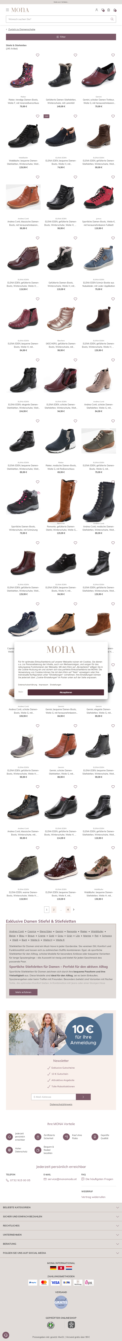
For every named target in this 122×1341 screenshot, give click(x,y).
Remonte (72, 931)
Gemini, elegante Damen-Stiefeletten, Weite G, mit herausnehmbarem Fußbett (99, 711)
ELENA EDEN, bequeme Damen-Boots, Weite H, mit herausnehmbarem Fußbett (61, 162)
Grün (69, 935)
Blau (21, 935)
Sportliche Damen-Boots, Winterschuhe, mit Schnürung (23, 528)
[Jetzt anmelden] (83, 1097)
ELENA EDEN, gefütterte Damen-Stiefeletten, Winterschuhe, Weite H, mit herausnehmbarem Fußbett (98, 162)
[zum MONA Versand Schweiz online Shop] (61, 1268)
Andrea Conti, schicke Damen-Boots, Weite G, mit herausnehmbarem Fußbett (23, 711)
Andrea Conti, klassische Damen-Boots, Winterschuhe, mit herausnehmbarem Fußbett (23, 833)
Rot (96, 935)
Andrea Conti (16, 931)
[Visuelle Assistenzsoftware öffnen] (70, 1324)
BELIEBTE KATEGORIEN (16, 1207)
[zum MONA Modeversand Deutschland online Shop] (53, 1268)
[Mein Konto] (96, 9)
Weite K (60, 939)
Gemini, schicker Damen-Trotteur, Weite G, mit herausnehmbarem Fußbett (98, 101)
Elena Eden (46, 931)
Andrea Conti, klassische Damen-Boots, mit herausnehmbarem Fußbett (23, 223)
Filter (63, 36)
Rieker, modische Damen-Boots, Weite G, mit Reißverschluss (61, 467)
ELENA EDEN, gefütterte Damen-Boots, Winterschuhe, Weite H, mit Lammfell (23, 284)
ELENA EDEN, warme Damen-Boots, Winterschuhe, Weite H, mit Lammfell (23, 894)
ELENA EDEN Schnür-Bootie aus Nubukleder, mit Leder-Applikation (98, 284)
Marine (87, 935)
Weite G (35, 939)
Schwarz (107, 935)
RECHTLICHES (11, 1225)
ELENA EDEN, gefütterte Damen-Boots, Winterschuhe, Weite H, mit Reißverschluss (61, 223)
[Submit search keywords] (112, 19)
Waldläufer (97, 931)
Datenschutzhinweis (61, 1104)
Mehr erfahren (23, 992)
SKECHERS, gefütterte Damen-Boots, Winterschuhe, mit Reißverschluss (61, 345)
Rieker (83, 931)
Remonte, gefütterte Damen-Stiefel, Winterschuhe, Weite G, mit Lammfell (61, 528)
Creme (41, 935)
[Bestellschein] (108, 9)
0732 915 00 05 (20, 1180)
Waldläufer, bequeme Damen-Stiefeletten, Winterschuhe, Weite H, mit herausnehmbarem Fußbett (23, 162)
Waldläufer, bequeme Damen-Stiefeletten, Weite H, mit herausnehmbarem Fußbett (98, 894)
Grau (60, 935)
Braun (31, 935)
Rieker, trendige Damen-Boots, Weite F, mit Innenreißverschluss (23, 101)
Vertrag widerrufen (93, 1197)
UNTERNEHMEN (12, 1234)
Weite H (47, 939)
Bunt (24, 939)
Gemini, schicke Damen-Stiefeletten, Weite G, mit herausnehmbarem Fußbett (61, 772)
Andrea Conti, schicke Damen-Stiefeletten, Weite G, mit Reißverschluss (98, 406)
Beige (12, 935)
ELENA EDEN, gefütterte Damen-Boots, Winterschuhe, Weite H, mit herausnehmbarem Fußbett (23, 772)
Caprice (32, 931)
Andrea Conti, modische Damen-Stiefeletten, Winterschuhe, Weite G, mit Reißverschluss (98, 528)
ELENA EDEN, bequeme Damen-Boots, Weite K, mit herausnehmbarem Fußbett (61, 894)
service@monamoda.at (62, 1179)
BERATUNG (9, 1243)
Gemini (59, 931)
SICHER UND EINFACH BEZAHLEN (22, 1216)
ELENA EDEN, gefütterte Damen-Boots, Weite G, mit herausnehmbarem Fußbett (99, 467)
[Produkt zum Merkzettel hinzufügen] (37, 55)
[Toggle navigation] (7, 9)
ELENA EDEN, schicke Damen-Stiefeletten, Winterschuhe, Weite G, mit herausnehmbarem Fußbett (61, 406)
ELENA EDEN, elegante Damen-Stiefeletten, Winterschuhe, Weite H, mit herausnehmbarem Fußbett (23, 406)
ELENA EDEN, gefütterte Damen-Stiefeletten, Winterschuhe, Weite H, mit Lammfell (23, 589)
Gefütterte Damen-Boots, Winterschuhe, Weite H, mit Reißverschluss (61, 284)
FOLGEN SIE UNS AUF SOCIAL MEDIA (24, 1252)
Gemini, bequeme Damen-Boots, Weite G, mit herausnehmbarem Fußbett (61, 711)
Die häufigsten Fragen (99, 1179)
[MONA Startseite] (20, 10)
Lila (78, 935)
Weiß (15, 939)
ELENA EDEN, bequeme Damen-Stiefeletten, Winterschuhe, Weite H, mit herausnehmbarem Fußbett (23, 467)
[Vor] (75, 909)
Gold (51, 935)
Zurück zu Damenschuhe (21, 29)
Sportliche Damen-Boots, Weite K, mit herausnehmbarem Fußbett (98, 223)
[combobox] (61, 19)
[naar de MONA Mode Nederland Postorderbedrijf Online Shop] (69, 1268)
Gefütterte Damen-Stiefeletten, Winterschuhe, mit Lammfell (61, 101)
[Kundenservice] (5, 1335)
